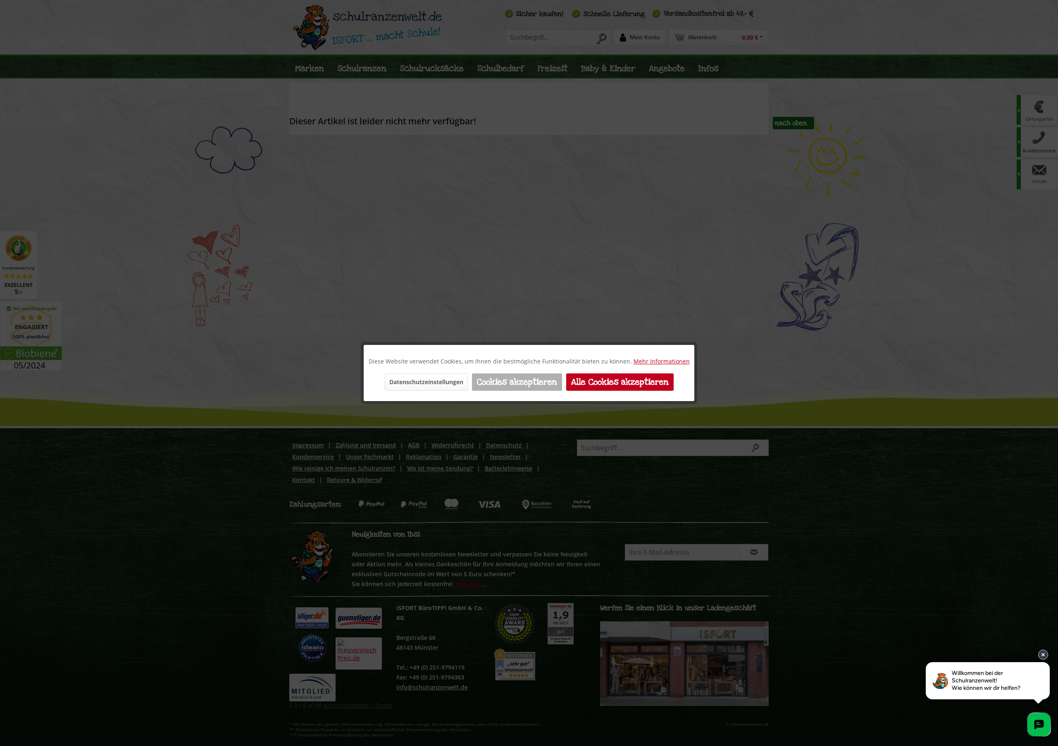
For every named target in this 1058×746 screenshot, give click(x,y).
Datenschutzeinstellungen (426, 382)
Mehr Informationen (662, 361)
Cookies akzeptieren (517, 382)
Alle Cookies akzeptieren (620, 382)
